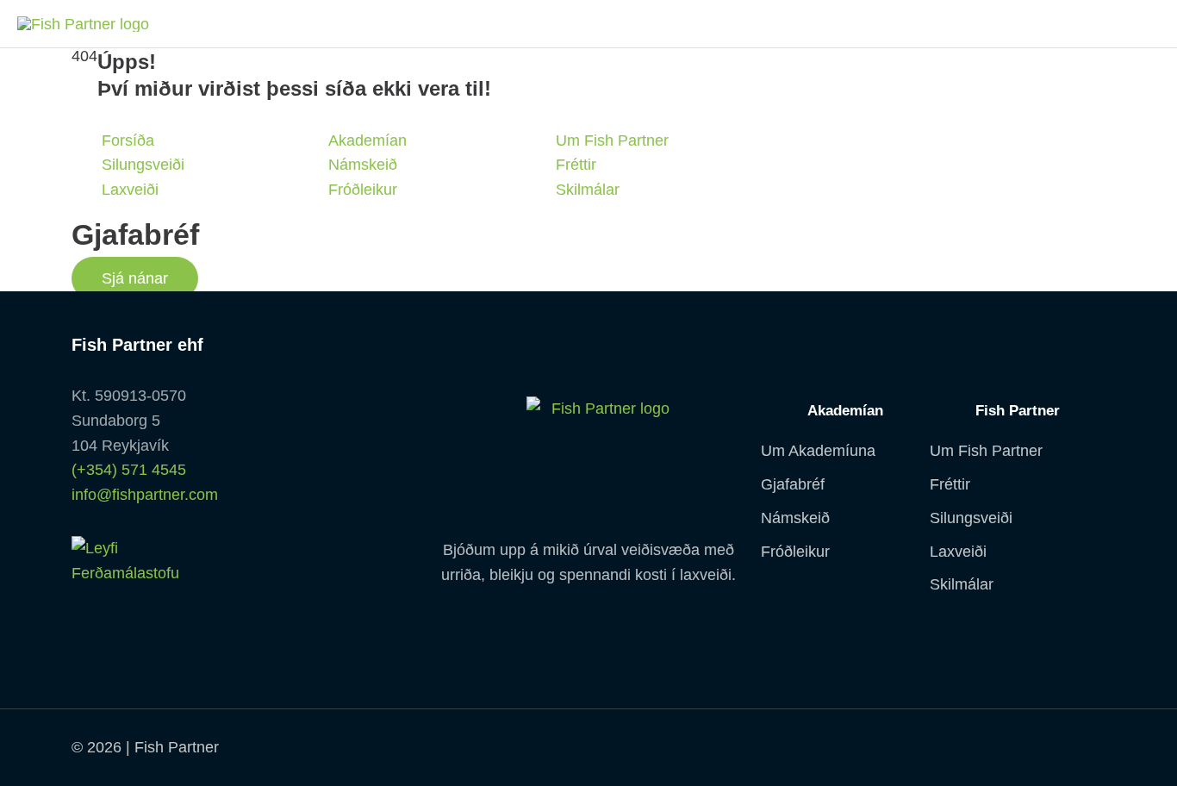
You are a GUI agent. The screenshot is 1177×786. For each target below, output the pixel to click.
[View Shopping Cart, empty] (1138, 24)
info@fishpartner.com (145, 494)
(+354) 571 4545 (129, 469)
